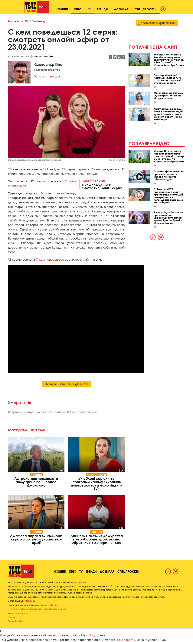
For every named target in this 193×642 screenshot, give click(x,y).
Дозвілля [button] (121, 9)
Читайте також (102, 184)
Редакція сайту (15, 621)
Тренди (91, 571)
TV (26, 21)
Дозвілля (107, 571)
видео (30, 412)
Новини (36, 474)
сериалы (16, 412)
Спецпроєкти (128, 571)
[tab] (153, 237)
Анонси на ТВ (96, 474)
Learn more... (126, 640)
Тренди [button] (102, 9)
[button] (164, 9)
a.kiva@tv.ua (51, 605)
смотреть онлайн (52, 412)
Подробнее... (98, 635)
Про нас (12, 617)
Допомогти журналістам (156, 23)
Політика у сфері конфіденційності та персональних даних (37, 609)
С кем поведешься (50, 259)
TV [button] (89, 9)
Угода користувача (18, 613)
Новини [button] (62, 9)
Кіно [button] (78, 9)
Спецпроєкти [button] (146, 9)
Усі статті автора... (48, 76)
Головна (14, 21)
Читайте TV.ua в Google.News (66, 384)
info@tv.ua (30, 601)
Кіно (72, 571)
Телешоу (38, 21)
